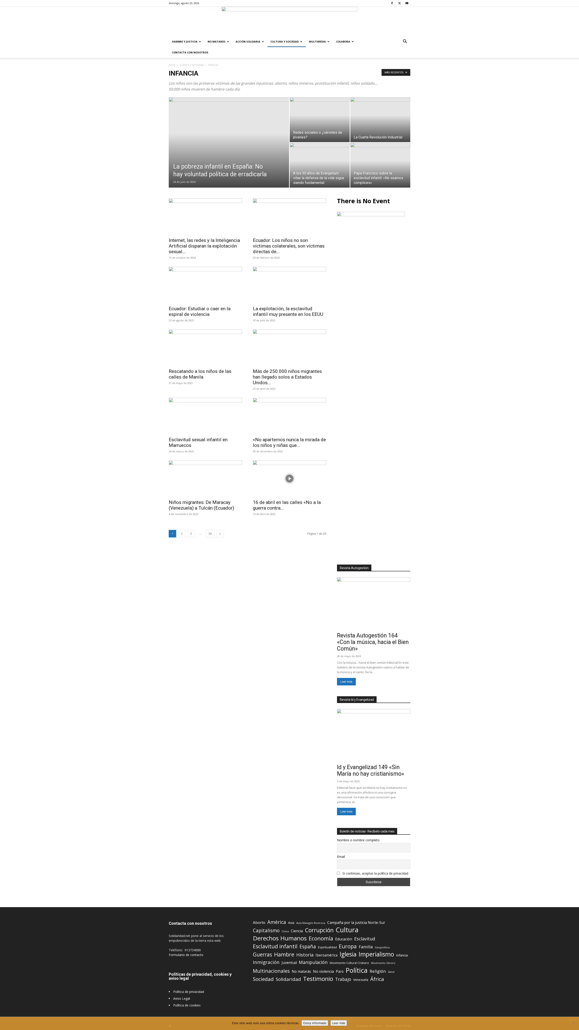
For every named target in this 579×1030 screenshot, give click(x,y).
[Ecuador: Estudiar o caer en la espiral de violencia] (205, 285)
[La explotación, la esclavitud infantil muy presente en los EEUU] (289, 285)
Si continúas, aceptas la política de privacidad (375, 873)
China (285, 931)
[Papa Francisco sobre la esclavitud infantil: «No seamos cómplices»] (380, 165)
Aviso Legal (181, 998)
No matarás (301, 971)
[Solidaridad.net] (289, 21)
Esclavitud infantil (275, 946)
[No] (573, 1023)
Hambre (284, 954)
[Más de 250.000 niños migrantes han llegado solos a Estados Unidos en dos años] (289, 347)
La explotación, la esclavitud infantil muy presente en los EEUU (288, 311)
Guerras (262, 954)
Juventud (289, 962)
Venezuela (360, 980)
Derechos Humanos (280, 938)
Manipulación (313, 962)
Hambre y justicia (184, 41)
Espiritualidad (327, 947)
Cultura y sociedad (285, 41)
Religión (378, 971)
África (377, 979)
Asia (291, 922)
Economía (321, 938)
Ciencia (297, 931)
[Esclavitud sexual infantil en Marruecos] (205, 416)
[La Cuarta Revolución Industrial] (380, 119)
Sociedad (263, 979)
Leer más (346, 681)
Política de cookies (187, 1005)
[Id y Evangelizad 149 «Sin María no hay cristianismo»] (373, 735)
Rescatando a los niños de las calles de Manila (200, 374)
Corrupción (319, 930)
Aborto (259, 922)
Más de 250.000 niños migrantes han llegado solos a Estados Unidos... (287, 377)
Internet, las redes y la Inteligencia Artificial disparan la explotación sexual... (204, 246)
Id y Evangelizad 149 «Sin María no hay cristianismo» (370, 770)
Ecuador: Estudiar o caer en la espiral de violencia (199, 311)
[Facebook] (392, 3)
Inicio (172, 65)
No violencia (323, 971)
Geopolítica (382, 947)
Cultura (347, 929)
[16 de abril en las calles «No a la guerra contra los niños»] (289, 478)
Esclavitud (364, 938)
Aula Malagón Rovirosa (310, 923)
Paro (340, 971)
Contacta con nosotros (190, 52)
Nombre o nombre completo (358, 840)
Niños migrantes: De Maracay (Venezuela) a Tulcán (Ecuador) (201, 505)
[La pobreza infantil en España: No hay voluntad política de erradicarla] (229, 149)
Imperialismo (376, 954)
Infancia (402, 955)
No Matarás (216, 41)
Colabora (343, 41)
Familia (366, 946)
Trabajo (343, 979)
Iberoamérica (326, 955)
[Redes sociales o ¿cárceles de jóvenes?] (320, 119)
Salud (391, 971)
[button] (404, 42)
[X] (399, 3)
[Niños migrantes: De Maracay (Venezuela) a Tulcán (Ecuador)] (205, 478)
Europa (348, 946)
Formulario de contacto (186, 955)
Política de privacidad (188, 991)
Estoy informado (314, 1023)
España (307, 946)
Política (357, 970)
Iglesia (347, 954)
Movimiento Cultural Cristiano (349, 963)
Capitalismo (266, 930)
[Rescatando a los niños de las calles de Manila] (205, 347)
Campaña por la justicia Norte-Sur (356, 922)
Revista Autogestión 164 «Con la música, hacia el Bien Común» (373, 642)
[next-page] (220, 533)
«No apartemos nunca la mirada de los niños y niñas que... (289, 442)
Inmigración (266, 962)
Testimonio (318, 978)
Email (341, 856)
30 (210, 534)
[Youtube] (406, 3)
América (276, 922)
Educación (343, 939)
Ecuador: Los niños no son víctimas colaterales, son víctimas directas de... (289, 246)
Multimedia (317, 41)
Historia (304, 954)
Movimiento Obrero (383, 963)
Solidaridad (288, 979)
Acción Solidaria (248, 41)
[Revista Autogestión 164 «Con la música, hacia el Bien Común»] (373, 603)
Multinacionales (271, 970)
